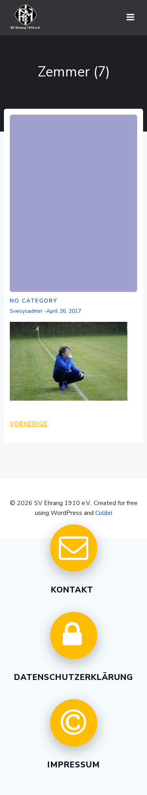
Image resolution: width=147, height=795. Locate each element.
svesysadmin (26, 311)
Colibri (103, 513)
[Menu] (130, 17)
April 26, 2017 (63, 311)
